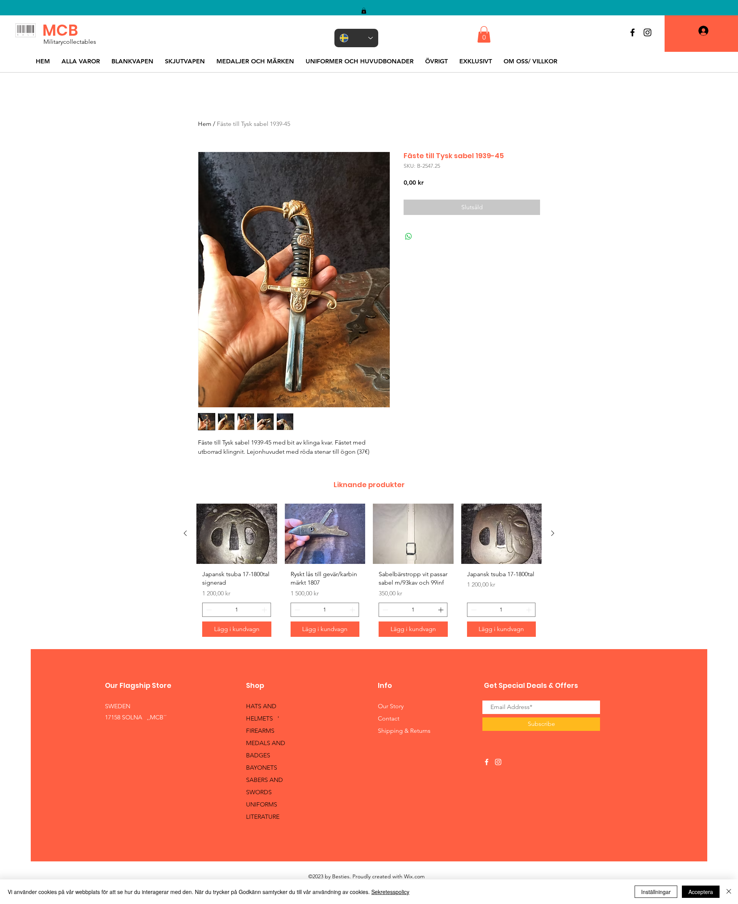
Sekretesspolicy (390, 892)
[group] (369, 573)
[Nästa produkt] (552, 533)
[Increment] (265, 609)
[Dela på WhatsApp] (408, 236)
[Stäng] (728, 892)
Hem (204, 123)
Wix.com (414, 876)
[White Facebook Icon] (486, 762)
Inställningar (656, 892)
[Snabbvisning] (236, 534)
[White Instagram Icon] (498, 762)
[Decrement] (208, 609)
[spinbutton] (236, 609)
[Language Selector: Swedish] (356, 38)
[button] (363, 11)
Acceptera (700, 892)
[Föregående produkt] (185, 533)
